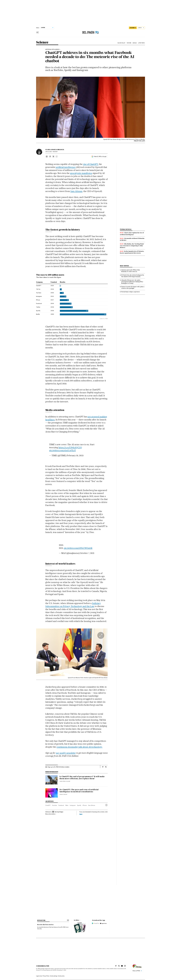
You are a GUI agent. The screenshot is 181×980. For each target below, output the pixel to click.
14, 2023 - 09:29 (51, 151)
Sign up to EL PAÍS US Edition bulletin (58, 767)
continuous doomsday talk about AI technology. (79, 747)
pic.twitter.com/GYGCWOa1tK (78, 548)
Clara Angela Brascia (54, 149)
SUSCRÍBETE (133, 27)
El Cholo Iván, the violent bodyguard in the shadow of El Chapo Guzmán (132, 275)
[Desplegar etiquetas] (106, 805)
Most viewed (124, 265)
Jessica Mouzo (63, 794)
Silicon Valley (121, 43)
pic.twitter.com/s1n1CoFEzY (62, 450)
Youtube (129, 43)
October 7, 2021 (87, 553)
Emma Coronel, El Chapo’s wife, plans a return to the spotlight (132, 287)
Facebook (61, 805)
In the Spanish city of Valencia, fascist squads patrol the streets (132, 252)
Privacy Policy (46, 976)
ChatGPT (48, 805)
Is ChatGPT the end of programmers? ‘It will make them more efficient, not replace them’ (82, 778)
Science (42, 42)
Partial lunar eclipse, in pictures (130, 291)
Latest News (141, 43)
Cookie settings (53, 976)
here (80, 814)
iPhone (85, 805)
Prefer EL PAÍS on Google (100, 156)
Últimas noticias (125, 229)
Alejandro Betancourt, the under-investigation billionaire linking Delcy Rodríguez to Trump (132, 281)
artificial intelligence (66, 167)
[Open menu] (37, 32)
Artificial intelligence (52, 49)
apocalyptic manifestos (81, 173)
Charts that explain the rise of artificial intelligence (132, 233)
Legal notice (39, 976)
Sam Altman (76, 191)
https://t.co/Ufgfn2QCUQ (70, 447)
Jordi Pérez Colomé (64, 781)
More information (50, 814)
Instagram (73, 805)
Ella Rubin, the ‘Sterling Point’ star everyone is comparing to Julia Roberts (132, 245)
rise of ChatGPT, (90, 164)
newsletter (41, 920)
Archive (76, 920)
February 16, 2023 (75, 455)
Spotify (79, 805)
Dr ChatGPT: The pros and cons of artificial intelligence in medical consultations (79, 791)
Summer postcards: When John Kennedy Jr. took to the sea (130, 270)
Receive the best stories (45, 924)
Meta (66, 805)
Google (135, 43)
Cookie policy (61, 976)
